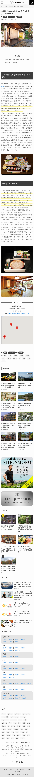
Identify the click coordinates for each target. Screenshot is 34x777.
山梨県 (10, 656)
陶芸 (8, 738)
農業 (24, 735)
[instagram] (17, 762)
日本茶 (13, 726)
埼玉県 (23, 648)
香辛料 (22, 738)
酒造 (28, 735)
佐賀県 (10, 695)
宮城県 (23, 639)
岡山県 (17, 683)
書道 (24, 726)
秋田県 (4, 642)
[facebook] (12, 762)
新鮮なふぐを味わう (11, 62)
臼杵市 (9, 358)
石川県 (10, 662)
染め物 (9, 729)
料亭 (5, 355)
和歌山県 (11, 677)
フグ (3, 361)
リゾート (23, 717)
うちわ (4, 714)
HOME (5, 769)
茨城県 (4, 648)
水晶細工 (16, 729)
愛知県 (17, 668)
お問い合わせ (17, 771)
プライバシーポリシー (24, 769)
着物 (12, 732)
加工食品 (4, 723)
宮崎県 (10, 698)
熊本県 (23, 695)
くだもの (10, 714)
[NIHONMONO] (17, 2)
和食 (5, 16)
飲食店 (15, 358)
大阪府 (17, 675)
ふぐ (10, 355)
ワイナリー (13, 720)
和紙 (15, 723)
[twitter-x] (14, 762)
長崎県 (17, 695)
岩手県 (17, 639)
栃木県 (10, 648)
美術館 (8, 735)
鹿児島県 (17, 698)
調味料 (19, 735)
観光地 (15, 355)
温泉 (22, 729)
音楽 (12, 738)
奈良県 (4, 677)
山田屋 (21, 355)
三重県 (23, 668)
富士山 (4, 726)
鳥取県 (4, 683)
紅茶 (3, 735)
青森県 (10, 639)
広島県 (23, 683)
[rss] (22, 762)
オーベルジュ (26, 714)
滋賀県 (4, 675)
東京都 (10, 650)
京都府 (10, 675)
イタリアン (18, 714)
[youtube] (19, 762)
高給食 (27, 355)
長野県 (17, 656)
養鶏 (17, 738)
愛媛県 (17, 689)
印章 (10, 723)
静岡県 (10, 668)
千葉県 (4, 650)
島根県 (10, 683)
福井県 (17, 662)
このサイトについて (13, 769)
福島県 (17, 642)
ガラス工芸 (5, 717)
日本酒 (19, 726)
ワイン (20, 720)
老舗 (28, 358)
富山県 (4, 662)
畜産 (8, 732)
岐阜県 (4, 668)
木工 (28, 726)
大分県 (19, 16)
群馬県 (17, 648)
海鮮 (3, 358)
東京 (24, 358)
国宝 (24, 723)
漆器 (3, 732)
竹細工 (22, 732)
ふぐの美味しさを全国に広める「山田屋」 (17, 59)
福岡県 (4, 695)
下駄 (25, 720)
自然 (13, 735)
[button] (11, 324)
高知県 (23, 689)
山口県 (29, 683)
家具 (28, 723)
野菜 (3, 738)
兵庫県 (23, 675)
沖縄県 (24, 698)
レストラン (11, 16)
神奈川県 (17, 650)
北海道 (4, 639)
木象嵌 (4, 729)
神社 (17, 732)
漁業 (26, 729)
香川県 (10, 689)
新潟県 (4, 656)
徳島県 (4, 689)
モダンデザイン (14, 717)
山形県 (10, 642)
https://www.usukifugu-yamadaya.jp (18, 313)
